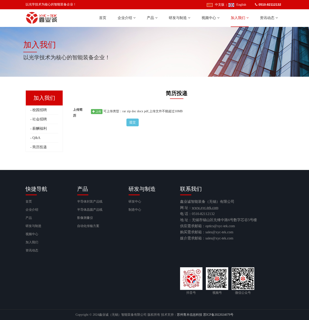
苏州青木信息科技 (189, 314)
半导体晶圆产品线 (89, 209)
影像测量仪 (85, 218)
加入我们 (32, 242)
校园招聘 (39, 110)
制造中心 (134, 209)
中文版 (219, 4)
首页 (29, 201)
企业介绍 (32, 209)
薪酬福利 (39, 128)
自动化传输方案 (88, 226)
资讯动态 (32, 250)
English (241, 4)
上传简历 (78, 112)
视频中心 (32, 234)
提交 (132, 122)
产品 (29, 218)
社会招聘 (39, 119)
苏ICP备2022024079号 (218, 314)
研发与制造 (33, 226)
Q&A (36, 138)
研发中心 (134, 201)
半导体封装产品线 (89, 201)
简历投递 (39, 147)
